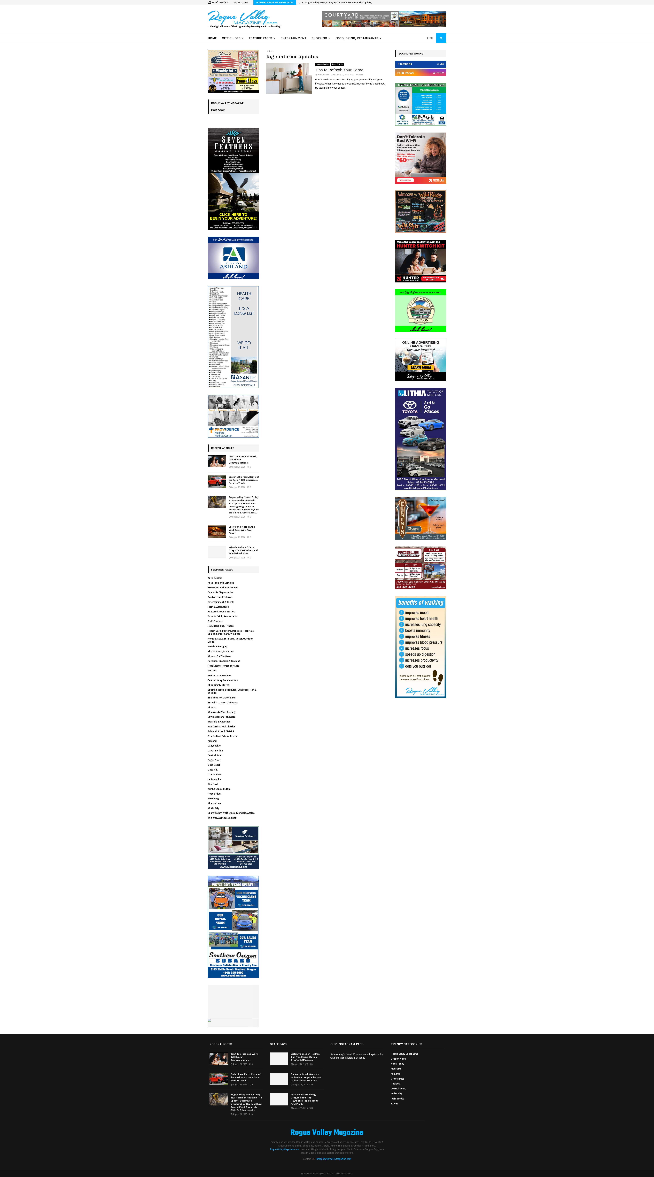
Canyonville (214, 745)
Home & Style (337, 64)
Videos (211, 707)
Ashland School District (221, 731)
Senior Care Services (219, 675)
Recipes (212, 670)
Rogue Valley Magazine (327, 1133)
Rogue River (214, 793)
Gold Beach (214, 765)
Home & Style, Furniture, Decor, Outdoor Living (230, 640)
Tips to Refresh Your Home (339, 69)
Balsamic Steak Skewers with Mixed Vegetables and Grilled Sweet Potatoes (306, 1077)
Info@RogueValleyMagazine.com (333, 1159)
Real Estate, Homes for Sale (223, 665)
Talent (394, 1103)
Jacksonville (214, 779)
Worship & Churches (219, 721)
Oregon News (398, 1058)
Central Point (215, 755)
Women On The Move (219, 656)
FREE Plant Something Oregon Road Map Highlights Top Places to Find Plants (304, 1099)
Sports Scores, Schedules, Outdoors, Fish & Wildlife (232, 691)
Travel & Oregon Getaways (223, 702)
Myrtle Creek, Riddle (219, 789)
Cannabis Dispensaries (220, 592)
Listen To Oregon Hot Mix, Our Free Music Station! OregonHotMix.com (305, 1056)
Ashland (212, 741)
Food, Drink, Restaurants (356, 38)
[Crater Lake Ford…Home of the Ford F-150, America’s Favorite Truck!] (217, 481)
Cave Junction (215, 750)
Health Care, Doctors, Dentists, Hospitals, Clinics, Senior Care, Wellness (231, 632)
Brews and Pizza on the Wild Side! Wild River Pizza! (332, 2)
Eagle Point (214, 760)
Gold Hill (212, 769)
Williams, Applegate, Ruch (222, 817)
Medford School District (221, 726)
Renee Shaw (323, 74)
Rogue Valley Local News (404, 1053)
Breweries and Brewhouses (223, 587)
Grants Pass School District (223, 736)
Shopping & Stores (218, 685)
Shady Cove (214, 803)
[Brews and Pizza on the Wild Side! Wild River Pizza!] (217, 531)
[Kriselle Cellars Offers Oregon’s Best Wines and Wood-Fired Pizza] (217, 552)
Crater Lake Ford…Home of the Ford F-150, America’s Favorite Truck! (244, 479)
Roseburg (213, 798)
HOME (212, 38)
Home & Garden (322, 64)
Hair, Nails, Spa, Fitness (220, 626)
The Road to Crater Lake (221, 697)
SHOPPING (319, 38)
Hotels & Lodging (217, 646)
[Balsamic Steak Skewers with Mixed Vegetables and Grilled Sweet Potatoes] (279, 1079)
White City (213, 808)
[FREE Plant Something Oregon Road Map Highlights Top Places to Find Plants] (279, 1099)
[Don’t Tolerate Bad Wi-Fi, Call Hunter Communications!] (217, 461)
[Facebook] (428, 38)
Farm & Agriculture (218, 606)
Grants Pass (214, 774)
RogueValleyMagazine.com (284, 1149)
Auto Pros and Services (221, 582)
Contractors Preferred (220, 597)
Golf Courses (215, 621)
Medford (213, 784)
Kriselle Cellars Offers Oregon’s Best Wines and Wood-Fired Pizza (243, 550)
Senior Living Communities (223, 680)
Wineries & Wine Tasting (221, 712)
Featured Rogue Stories (221, 611)
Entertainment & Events (221, 602)
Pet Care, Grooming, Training (224, 661)
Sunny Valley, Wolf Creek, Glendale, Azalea (231, 813)
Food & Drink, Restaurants (222, 616)
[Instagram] (432, 38)
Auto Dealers (215, 578)
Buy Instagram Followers (221, 717)
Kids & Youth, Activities (221, 651)
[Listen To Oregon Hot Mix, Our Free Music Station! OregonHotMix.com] (279, 1058)
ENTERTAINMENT (293, 38)
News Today (397, 1063)
